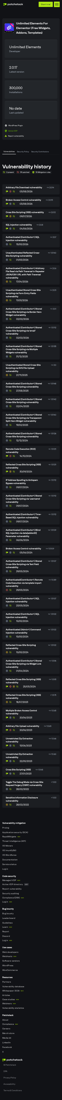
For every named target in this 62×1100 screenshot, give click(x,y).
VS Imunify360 (9, 850)
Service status (9, 864)
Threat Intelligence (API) (14, 841)
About (5, 1020)
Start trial (45, 4)
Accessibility (9, 1084)
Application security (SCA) (15, 832)
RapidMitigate (11, 836)
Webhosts (9, 956)
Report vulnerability (12, 889)
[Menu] (57, 4)
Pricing (6, 828)
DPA (5, 1071)
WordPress (8, 965)
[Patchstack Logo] (13, 4)
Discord (6, 936)
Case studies (10, 999)
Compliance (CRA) (13, 898)
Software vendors (11, 961)
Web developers (10, 952)
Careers (6, 1028)
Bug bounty (8, 913)
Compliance (10, 1024)
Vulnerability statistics (13, 1008)
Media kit (7, 1038)
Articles (6, 995)
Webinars (9, 1003)
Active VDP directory (15, 884)
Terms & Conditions (12, 1090)
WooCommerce (10, 970)
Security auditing (10, 893)
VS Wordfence (9, 855)
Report (6, 931)
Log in (5, 869)
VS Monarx (7, 846)
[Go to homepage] (31, 1060)
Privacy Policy (9, 1077)
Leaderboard (9, 918)
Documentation (10, 859)
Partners (7, 982)
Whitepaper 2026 (13, 991)
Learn (7, 927)
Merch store (8, 1033)
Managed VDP (11, 880)
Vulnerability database (13, 986)
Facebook (7, 1047)
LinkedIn (6, 1042)
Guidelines (7, 923)
